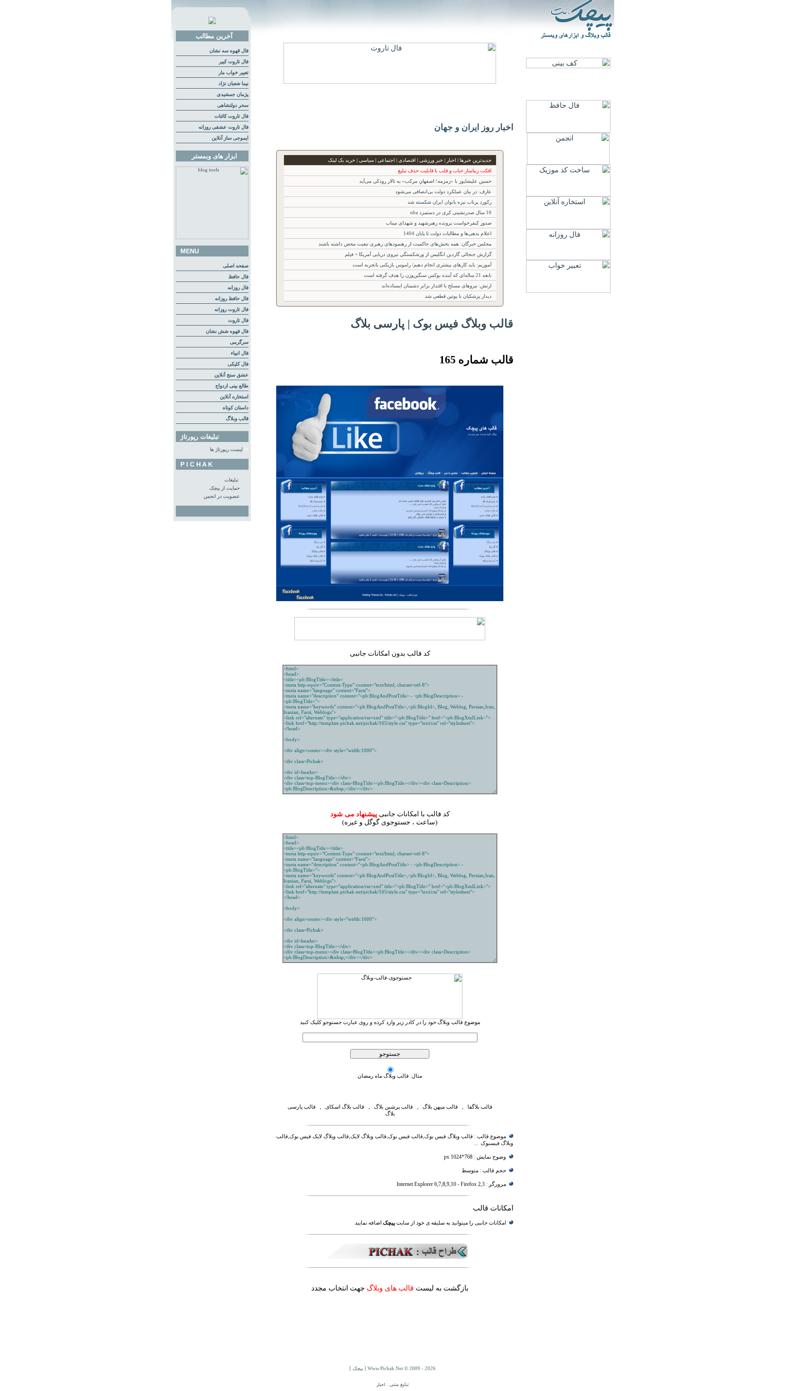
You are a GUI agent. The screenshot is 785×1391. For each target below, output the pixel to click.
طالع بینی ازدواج (231, 385)
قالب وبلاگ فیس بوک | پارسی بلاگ (432, 323)
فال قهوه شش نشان (227, 331)
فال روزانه (238, 287)
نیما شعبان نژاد (233, 83)
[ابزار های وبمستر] (212, 237)
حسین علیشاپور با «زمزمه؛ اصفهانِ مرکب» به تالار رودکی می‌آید (425, 181)
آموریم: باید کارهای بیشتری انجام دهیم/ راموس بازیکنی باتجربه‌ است (422, 264)
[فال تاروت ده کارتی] (389, 81)
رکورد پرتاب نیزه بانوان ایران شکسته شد (449, 202)
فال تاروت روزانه (231, 309)
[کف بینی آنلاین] (568, 66)
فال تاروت (238, 320)
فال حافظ (238, 276)
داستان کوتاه (235, 407)
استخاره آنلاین (234, 396)
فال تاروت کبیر (233, 61)
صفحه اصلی (235, 265)
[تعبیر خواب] (568, 290)
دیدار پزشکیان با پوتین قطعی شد (458, 296)
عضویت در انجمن (222, 496)
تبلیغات (231, 479)
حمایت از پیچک (224, 488)
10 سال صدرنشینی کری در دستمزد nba (451, 212)
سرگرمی (239, 342)
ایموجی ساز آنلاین (230, 138)
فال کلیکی (238, 364)
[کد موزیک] (568, 194)
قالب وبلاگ (237, 418)
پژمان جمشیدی (232, 94)
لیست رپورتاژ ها (226, 449)
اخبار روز (497, 127)
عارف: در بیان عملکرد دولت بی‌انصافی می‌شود (443, 191)
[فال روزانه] (568, 257)
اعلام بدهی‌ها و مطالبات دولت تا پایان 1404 (447, 233)
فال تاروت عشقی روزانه (223, 127)
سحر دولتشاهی (232, 105)
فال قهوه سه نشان (228, 50)
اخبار (381, 1384)
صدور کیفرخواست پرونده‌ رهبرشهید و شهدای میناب (439, 223)
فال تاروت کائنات (231, 116)
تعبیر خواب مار (233, 72)
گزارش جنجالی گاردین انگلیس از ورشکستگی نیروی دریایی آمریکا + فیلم (418, 254)
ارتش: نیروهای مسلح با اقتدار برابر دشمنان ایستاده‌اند (437, 285)
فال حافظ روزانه (231, 298)
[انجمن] (568, 162)
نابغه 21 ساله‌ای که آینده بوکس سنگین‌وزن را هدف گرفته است (428, 275)
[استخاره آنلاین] (568, 227)
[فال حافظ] (568, 130)
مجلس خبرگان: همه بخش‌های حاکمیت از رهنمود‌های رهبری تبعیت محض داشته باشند (405, 243)
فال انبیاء (239, 353)
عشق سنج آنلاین (231, 374)
